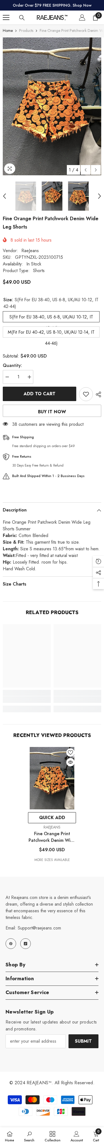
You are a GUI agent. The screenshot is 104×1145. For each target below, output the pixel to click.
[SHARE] (97, 394)
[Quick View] (70, 762)
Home (8, 30)
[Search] (22, 17)
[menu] (6, 17)
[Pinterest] (11, 943)
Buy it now (52, 412)
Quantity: (12, 365)
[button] (85, 170)
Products (26, 30)
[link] (27, 699)
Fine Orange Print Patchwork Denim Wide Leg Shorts (52, 837)
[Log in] (82, 17)
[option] (52, 106)
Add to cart (39, 394)
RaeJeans (30, 250)
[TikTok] (25, 943)
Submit (83, 1041)
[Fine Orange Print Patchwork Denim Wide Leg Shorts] (52, 778)
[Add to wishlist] (86, 394)
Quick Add (52, 817)
